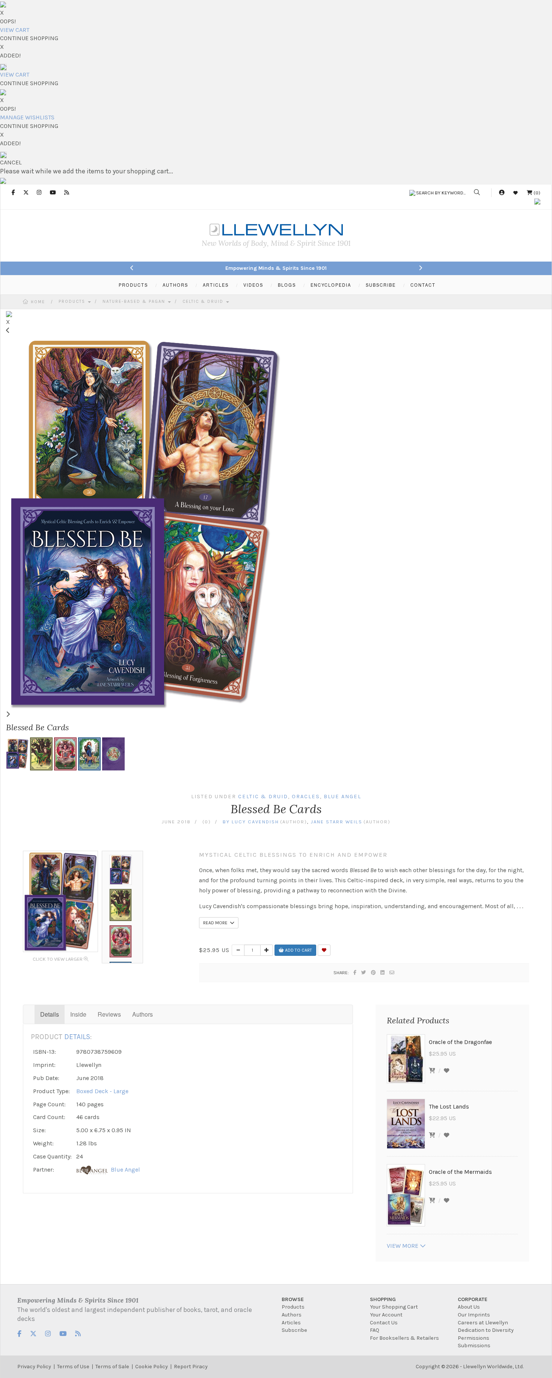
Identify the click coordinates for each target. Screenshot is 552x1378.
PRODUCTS (133, 285)
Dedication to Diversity (486, 1330)
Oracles (306, 796)
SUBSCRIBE (381, 285)
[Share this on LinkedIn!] (382, 972)
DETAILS (77, 1036)
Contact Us (384, 1322)
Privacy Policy (34, 1366)
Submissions (474, 1345)
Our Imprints (474, 1315)
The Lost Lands (449, 1106)
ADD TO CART (298, 950)
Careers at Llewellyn (483, 1322)
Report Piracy (191, 1366)
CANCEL (11, 162)
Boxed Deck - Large (102, 1091)
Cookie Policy (151, 1366)
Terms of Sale (112, 1366)
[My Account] (501, 193)
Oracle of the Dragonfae (460, 1042)
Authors (142, 1014)
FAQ (374, 1330)
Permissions (473, 1338)
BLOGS (287, 285)
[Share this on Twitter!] (364, 972)
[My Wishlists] (515, 193)
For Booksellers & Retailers (404, 1338)
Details (49, 1014)
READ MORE (216, 922)
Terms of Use (73, 1366)
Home (38, 301)
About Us (469, 1307)
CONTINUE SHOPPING (29, 38)
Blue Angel (342, 796)
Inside (78, 1014)
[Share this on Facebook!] (355, 972)
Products (73, 301)
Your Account (386, 1315)
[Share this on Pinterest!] (373, 972)
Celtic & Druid (203, 301)
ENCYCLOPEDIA (331, 285)
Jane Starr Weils (336, 821)
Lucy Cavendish (255, 821)
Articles (291, 1322)
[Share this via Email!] (392, 972)
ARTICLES (216, 285)
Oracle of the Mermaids (460, 1171)
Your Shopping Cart (394, 1307)
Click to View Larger (58, 959)
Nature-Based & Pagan (135, 301)
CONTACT (423, 285)
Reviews (109, 1014)
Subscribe (294, 1330)
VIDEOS (253, 285)
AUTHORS (175, 285)
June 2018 (176, 821)
